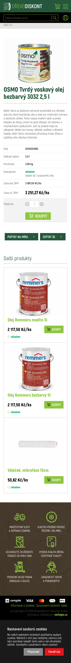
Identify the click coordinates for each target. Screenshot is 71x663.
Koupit (40, 216)
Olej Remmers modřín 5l (27, 320)
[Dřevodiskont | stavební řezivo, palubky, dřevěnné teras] (23, 6)
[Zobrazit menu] (65, 6)
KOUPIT (56, 329)
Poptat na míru (18, 237)
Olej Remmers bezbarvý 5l (29, 395)
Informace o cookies (22, 605)
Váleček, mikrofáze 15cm (28, 470)
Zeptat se (49, 237)
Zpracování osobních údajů (51, 605)
